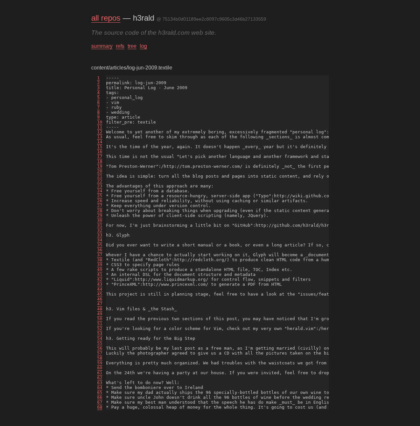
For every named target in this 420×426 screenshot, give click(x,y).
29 (99, 215)
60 (99, 367)
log (143, 46)
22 (99, 181)
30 (99, 220)
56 (99, 348)
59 (99, 362)
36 (99, 249)
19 (99, 166)
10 (99, 122)
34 (99, 240)
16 (99, 151)
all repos (105, 17)
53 (99, 333)
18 (99, 161)
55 (99, 343)
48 (99, 308)
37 (99, 254)
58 (99, 358)
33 (99, 235)
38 (99, 259)
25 (99, 195)
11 (99, 127)
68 (99, 407)
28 (99, 210)
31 (99, 225)
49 (99, 313)
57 (99, 353)
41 (99, 274)
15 (99, 146)
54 (99, 338)
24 (99, 190)
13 (99, 136)
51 (99, 323)
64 (99, 387)
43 (99, 284)
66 (99, 397)
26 (99, 200)
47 (99, 303)
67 (99, 402)
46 (99, 299)
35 (99, 244)
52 (99, 328)
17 (99, 156)
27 (99, 205)
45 (99, 294)
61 (99, 372)
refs (120, 46)
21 (99, 176)
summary (102, 46)
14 (99, 141)
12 (99, 131)
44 (99, 289)
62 (99, 377)
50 (99, 318)
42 (99, 279)
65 (99, 392)
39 (99, 264)
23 (99, 186)
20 (99, 171)
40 (99, 269)
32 (99, 230)
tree (132, 46)
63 (99, 382)
